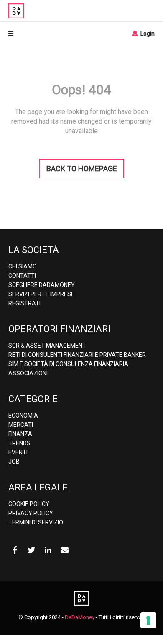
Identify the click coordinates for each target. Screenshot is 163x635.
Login (147, 33)
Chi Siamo (22, 266)
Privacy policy (30, 513)
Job (14, 461)
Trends (19, 443)
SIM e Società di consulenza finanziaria (68, 364)
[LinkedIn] (48, 550)
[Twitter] (31, 550)
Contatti (22, 275)
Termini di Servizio (35, 522)
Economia (23, 415)
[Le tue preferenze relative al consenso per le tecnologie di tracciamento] (148, 620)
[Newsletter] (65, 550)
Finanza (20, 434)
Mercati (20, 424)
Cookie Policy (28, 504)
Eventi (18, 452)
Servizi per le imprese (41, 294)
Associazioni (28, 373)
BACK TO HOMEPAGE (81, 168)
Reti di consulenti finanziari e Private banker (77, 354)
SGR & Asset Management (47, 345)
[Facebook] (14, 550)
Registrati (24, 303)
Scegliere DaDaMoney (41, 284)
